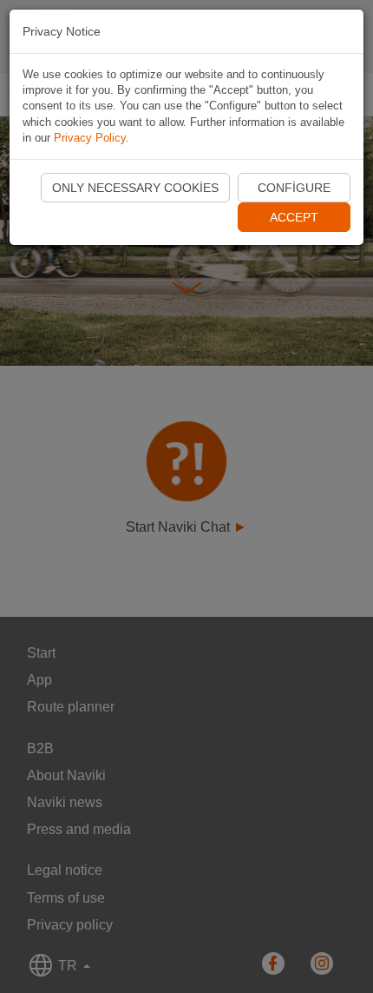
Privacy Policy (90, 137)
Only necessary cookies (135, 188)
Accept (294, 217)
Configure (294, 188)
